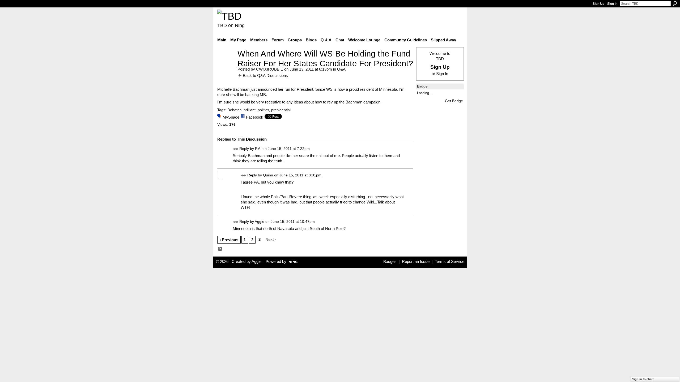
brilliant (250, 110)
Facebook (254, 117)
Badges (390, 261)
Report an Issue (416, 261)
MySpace (231, 117)
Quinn (268, 175)
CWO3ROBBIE (269, 69)
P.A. (258, 148)
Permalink (235, 148)
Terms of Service (449, 261)
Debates (234, 110)
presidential (281, 110)
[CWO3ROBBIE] (225, 64)
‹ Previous (228, 239)
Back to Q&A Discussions (265, 75)
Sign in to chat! (643, 379)
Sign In (612, 4)
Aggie (259, 221)
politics (263, 110)
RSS (220, 249)
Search (675, 3)
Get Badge (454, 101)
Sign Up (598, 4)
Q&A (341, 69)
